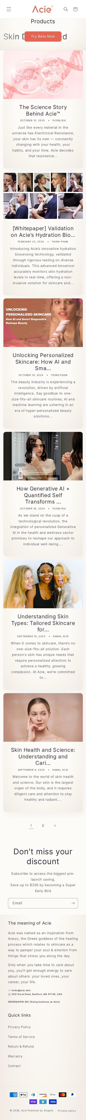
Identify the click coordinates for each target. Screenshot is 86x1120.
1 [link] (31, 826)
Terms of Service (21, 1037)
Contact (14, 1066)
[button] (9, 9)
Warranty (15, 1056)
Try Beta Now (43, 36)
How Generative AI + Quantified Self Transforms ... (43, 495)
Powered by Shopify (41, 1110)
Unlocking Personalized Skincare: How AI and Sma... (42, 361)
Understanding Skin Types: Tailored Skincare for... (43, 623)
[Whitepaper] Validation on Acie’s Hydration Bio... (43, 231)
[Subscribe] (73, 903)
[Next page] (55, 825)
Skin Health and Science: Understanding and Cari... (43, 756)
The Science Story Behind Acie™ (43, 110)
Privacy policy (67, 1110)
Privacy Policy (19, 1027)
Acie (24, 1110)
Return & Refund (21, 1046)
